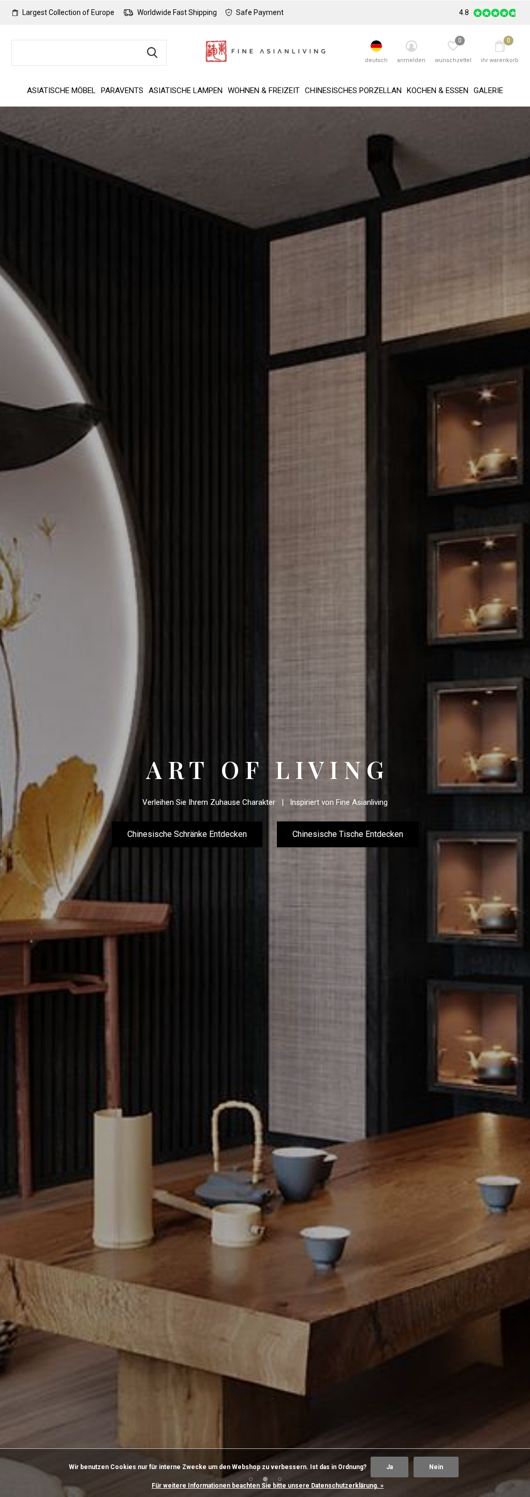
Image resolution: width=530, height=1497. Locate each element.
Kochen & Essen (437, 90)
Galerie (488, 90)
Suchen (152, 53)
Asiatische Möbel (61, 90)
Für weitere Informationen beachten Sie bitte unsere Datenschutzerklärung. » (268, 1485)
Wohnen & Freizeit (264, 90)
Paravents (122, 90)
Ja (389, 1467)
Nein (436, 1467)
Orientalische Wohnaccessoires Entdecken (265, 849)
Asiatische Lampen (186, 90)
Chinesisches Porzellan (353, 90)
